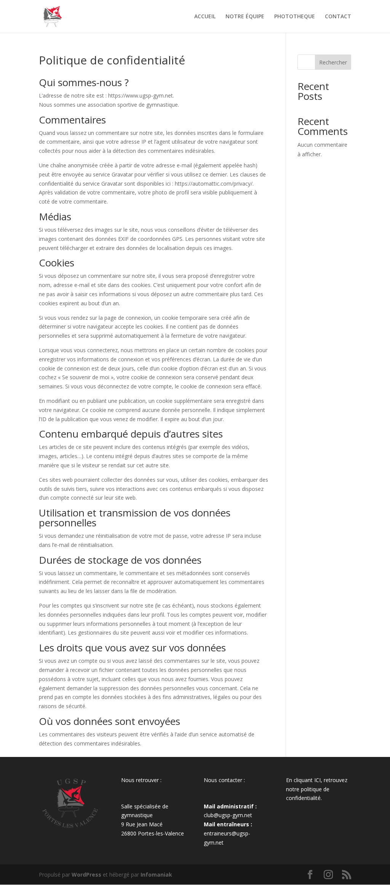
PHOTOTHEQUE (294, 17)
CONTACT (338, 17)
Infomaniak (156, 874)
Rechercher (333, 62)
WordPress (86, 874)
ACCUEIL (205, 17)
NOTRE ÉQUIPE (244, 17)
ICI (317, 780)
